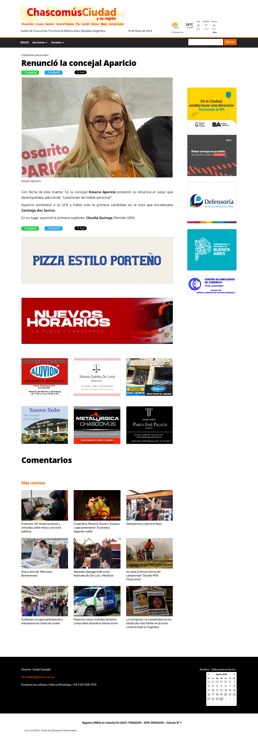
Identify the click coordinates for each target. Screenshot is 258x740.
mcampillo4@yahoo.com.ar (38, 677)
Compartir (31, 72)
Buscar (230, 42)
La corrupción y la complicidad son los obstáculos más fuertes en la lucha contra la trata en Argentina (148, 623)
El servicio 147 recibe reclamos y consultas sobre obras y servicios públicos (41, 527)
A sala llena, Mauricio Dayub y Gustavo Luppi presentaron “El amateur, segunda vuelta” (97, 527)
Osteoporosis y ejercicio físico (144, 524)
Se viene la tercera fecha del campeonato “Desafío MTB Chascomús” (143, 575)
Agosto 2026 (221, 674)
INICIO (24, 42)
